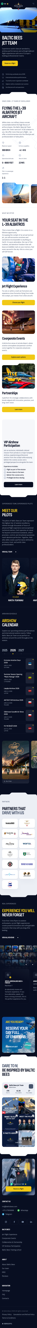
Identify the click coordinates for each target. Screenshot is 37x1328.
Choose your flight (18, 302)
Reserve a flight (10, 63)
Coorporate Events (13, 338)
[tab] (4, 651)
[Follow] (31, 1090)
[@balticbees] (6, 1090)
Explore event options (18, 357)
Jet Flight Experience (14, 286)
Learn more (18, 409)
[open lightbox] (15, 760)
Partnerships (10, 393)
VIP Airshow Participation (12, 443)
